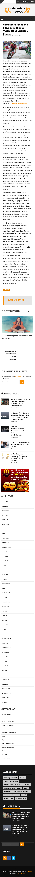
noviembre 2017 (6, 693)
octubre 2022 (5, 542)
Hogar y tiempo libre (8, 721)
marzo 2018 (5, 675)
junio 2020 (5, 597)
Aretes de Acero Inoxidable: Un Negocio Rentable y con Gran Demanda (19, 457)
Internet (4, 729)
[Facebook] (9, 858)
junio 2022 (5, 556)
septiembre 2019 (6, 602)
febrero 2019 (5, 629)
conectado (18, 376)
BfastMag (29, 871)
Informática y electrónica (8, 725)
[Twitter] (13, 858)
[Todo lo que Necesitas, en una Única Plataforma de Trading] (5, 444)
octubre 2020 (5, 588)
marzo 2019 (5, 625)
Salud (3, 750)
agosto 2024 (5, 524)
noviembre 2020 (6, 583)
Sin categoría (5, 754)
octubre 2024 (5, 520)
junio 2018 (5, 661)
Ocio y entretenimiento (8, 743)
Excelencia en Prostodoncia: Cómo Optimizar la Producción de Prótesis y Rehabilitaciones (19, 431)
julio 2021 (4, 570)
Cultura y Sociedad (7, 714)
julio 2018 (4, 656)
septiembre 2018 (6, 647)
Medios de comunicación (9, 732)
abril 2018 (4, 670)
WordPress (21, 873)
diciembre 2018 (6, 634)
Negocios (4, 740)
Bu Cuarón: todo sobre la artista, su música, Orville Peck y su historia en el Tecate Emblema (20, 416)
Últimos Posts (10, 393)
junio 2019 (5, 615)
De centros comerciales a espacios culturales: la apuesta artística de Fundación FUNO (20, 403)
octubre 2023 (5, 533)
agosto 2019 (5, 606)
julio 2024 (4, 529)
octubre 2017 (5, 698)
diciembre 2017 (6, 688)
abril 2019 (4, 620)
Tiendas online (6, 758)
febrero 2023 (5, 538)
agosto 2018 (5, 652)
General (6, 289)
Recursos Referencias (8, 747)
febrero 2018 (5, 679)
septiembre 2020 (6, 593)
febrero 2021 (5, 579)
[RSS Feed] (5, 858)
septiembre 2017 (6, 702)
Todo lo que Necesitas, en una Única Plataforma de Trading (20, 444)
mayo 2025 (5, 515)
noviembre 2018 (6, 638)
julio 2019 (4, 611)
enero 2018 (5, 684)
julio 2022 (4, 551)
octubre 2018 (5, 643)
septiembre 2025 (6, 510)
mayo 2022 (5, 561)
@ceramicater (7, 35)
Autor (16, 869)
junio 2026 (5, 501)
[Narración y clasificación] (18, 104)
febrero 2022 (5, 565)
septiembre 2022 (6, 547)
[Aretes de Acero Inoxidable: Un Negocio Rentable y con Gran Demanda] (5, 456)
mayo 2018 (5, 666)
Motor (3, 736)
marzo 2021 (5, 574)
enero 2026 (5, 506)
